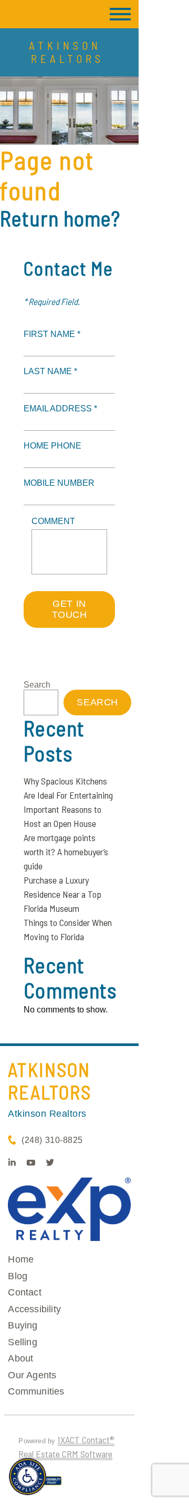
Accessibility (34, 1309)
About (20, 1358)
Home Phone (52, 445)
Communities (36, 1391)
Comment (53, 521)
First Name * (52, 334)
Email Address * (60, 408)
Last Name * (50, 371)
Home (21, 1259)
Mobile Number (59, 482)
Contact (24, 1292)
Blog (17, 1276)
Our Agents (32, 1375)
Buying (22, 1325)
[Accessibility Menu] (27, 1476)
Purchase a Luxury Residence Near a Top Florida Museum (62, 894)
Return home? (60, 218)
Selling (22, 1342)
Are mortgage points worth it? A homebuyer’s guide (66, 852)
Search (37, 684)
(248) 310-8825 (52, 1140)
